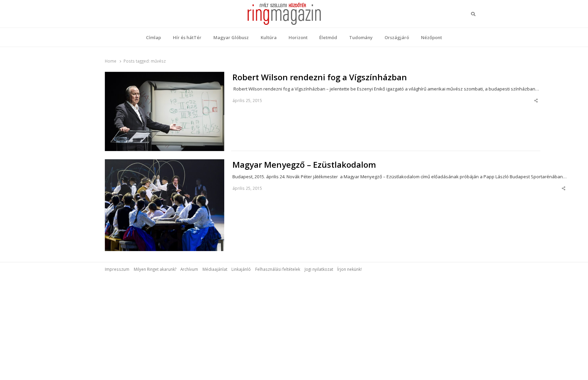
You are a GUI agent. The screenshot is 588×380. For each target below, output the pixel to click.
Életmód (328, 37)
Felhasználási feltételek (277, 269)
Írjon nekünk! (349, 269)
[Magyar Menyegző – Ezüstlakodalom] (164, 163)
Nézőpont (431, 37)
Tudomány (361, 37)
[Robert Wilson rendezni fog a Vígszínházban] (164, 76)
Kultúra (269, 37)
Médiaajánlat (214, 269)
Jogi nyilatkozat (319, 269)
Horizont (298, 37)
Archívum (189, 269)
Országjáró (397, 37)
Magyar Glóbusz (231, 37)
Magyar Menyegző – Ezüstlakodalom (304, 164)
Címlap (153, 37)
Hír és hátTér (187, 37)
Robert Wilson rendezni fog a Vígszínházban (319, 77)
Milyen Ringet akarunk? (155, 269)
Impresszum (117, 269)
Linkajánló (241, 269)
